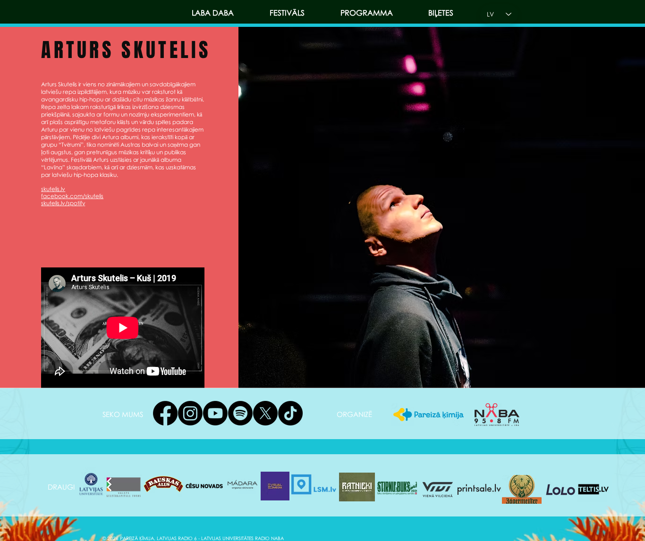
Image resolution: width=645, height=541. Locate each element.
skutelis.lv (53, 188)
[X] (265, 413)
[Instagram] (190, 413)
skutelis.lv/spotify (63, 203)
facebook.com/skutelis (72, 196)
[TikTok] (290, 413)
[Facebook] (165, 413)
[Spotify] (240, 413)
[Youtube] (215, 413)
